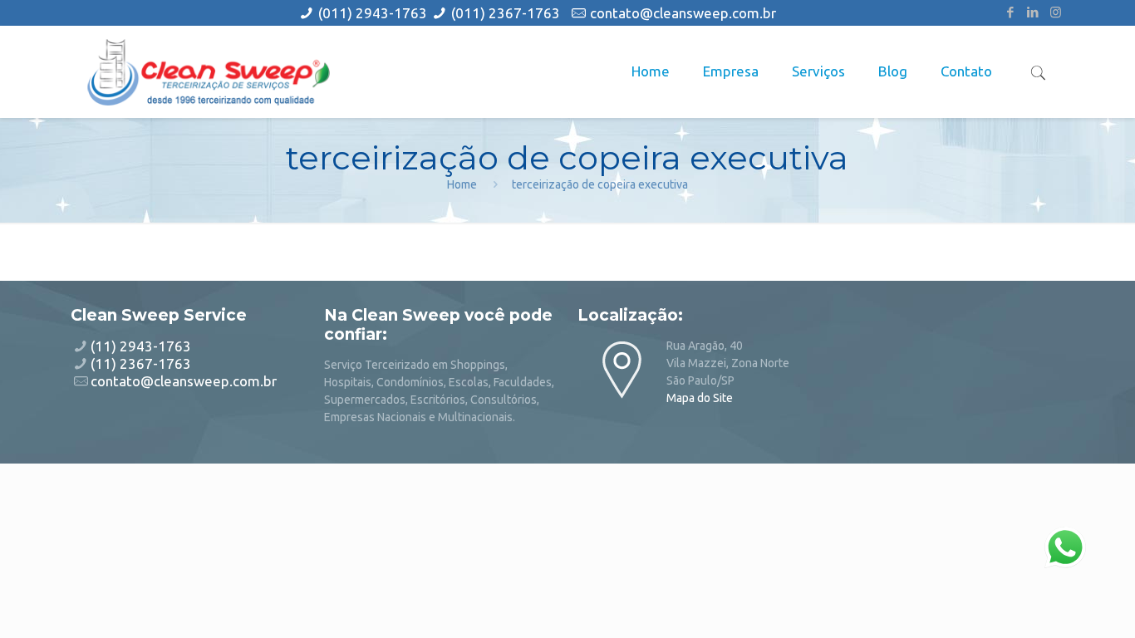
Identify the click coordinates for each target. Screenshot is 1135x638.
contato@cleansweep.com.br (683, 13)
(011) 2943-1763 (374, 13)
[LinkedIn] (1033, 12)
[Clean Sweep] (208, 71)
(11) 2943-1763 (141, 346)
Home (462, 184)
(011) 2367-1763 (505, 13)
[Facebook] (1011, 12)
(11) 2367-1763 (141, 363)
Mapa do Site (699, 398)
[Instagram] (1055, 12)
